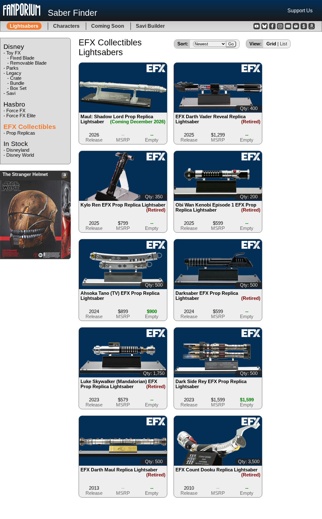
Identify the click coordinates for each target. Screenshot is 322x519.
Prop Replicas (20, 133)
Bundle (17, 83)
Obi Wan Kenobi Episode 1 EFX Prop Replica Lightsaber (215, 207)
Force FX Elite (21, 115)
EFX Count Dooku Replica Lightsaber (216, 469)
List (283, 43)
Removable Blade (28, 63)
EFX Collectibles (29, 126)
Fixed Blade (22, 58)
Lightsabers (24, 26)
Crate (15, 78)
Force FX (15, 110)
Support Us (300, 10)
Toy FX (13, 52)
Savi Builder (150, 26)
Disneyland (17, 150)
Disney (13, 46)
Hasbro (14, 104)
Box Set (18, 88)
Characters (66, 26)
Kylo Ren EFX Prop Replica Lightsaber (122, 204)
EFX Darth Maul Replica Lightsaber (119, 469)
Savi (10, 93)
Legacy (13, 73)
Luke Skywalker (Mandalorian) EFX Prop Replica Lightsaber (118, 384)
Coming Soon (107, 26)
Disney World (20, 155)
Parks (12, 68)
